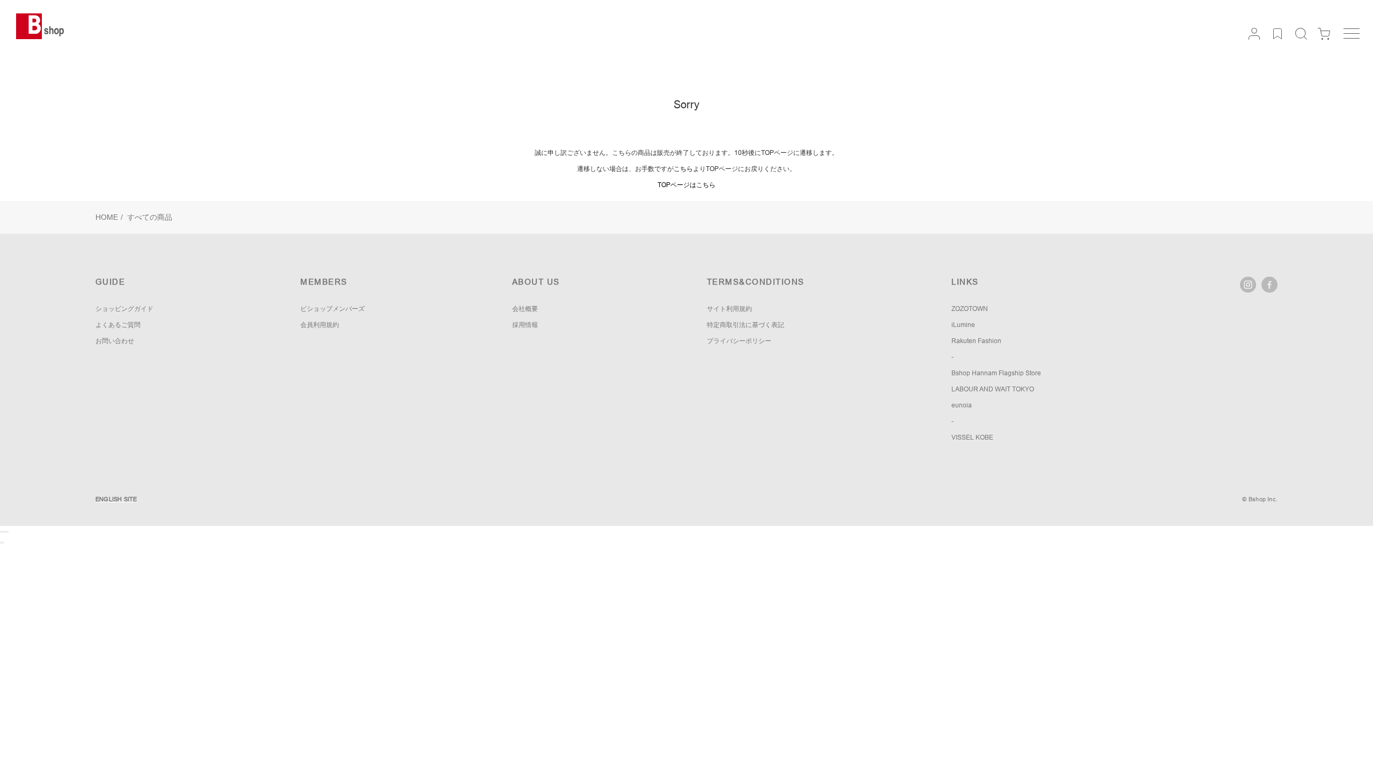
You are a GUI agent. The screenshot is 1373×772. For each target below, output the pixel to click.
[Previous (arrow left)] (1, 542)
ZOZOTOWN (969, 309)
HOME (106, 217)
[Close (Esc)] (1, 532)
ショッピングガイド (124, 309)
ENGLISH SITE (116, 499)
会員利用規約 (319, 325)
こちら (683, 169)
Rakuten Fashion (976, 341)
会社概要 (525, 309)
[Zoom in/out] (7, 532)
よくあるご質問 (118, 325)
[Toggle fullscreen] (5, 532)
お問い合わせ (114, 341)
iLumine (963, 325)
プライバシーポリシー (739, 341)
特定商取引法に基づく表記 (745, 325)
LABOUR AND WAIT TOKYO (992, 389)
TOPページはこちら (686, 185)
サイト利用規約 (729, 309)
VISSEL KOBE (972, 437)
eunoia (961, 405)
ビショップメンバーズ (332, 309)
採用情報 (525, 325)
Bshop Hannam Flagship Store (996, 373)
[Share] (3, 532)
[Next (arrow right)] (3, 542)
